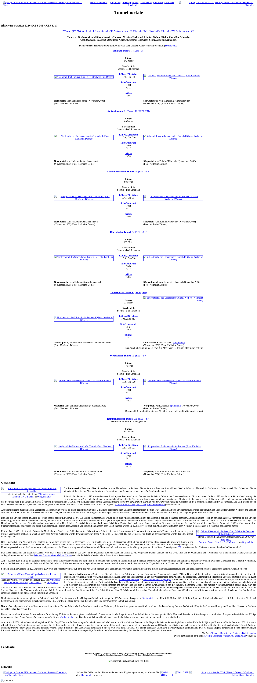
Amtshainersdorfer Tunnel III (122, 171)
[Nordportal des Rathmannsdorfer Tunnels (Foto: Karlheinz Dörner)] (84, 449)
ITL (179, 547)
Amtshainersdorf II (104, 31)
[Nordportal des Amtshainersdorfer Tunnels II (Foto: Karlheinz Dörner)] (84, 138)
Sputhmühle (179, 342)
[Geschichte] (146, 2)
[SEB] (136, 50)
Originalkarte (44, 496)
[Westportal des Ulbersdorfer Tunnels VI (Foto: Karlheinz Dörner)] (173, 383)
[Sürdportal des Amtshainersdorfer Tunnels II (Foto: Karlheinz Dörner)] (173, 138)
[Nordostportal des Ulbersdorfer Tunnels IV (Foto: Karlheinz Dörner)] (84, 259)
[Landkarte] (157, 2)
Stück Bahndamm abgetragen (157, 579)
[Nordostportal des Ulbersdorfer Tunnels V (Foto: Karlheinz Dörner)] (83, 320)
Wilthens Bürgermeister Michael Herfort (53, 555)
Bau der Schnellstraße (129, 579)
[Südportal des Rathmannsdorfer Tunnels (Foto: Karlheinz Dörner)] (173, 449)
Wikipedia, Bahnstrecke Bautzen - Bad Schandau (233, 633)
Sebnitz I (90, 31)
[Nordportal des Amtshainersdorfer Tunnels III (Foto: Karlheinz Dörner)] (84, 199)
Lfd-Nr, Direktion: (128, 74)
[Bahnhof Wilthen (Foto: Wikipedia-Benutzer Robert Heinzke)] (31, 577)
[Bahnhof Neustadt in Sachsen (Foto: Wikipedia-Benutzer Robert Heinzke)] (226, 534)
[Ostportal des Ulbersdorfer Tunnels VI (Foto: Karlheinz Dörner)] (84, 383)
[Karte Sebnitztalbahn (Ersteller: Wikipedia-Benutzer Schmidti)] (31, 491)
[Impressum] (115, 2)
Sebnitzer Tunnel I (122, 50)
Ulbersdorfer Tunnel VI (122, 355)
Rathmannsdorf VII (185, 31)
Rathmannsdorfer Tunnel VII (122, 419)
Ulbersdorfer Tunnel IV (122, 232)
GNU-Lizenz (27, 496)
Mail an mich (87, 675)
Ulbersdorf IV (139, 31)
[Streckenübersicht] (99, 2)
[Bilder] (135, 2)
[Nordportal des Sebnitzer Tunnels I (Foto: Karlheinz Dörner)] (84, 77)
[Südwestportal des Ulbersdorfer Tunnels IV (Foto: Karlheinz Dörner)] (173, 259)
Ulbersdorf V (154, 31)
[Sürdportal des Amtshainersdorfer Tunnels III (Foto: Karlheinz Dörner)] (173, 199)
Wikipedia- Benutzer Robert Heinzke (215, 540)
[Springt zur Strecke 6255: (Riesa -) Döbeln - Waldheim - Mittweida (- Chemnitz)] (216, 5)
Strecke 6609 (171, 45)
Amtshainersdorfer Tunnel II (122, 111)
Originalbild (247, 542)
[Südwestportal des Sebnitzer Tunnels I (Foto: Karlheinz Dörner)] (173, 78)
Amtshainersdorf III (123, 31)
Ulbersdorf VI (168, 31)
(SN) (142, 50)
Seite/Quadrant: (128, 82)
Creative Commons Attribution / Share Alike (225, 635)
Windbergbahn (66, 617)
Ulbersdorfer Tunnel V (122, 292)
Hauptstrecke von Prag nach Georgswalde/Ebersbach (140, 504)
